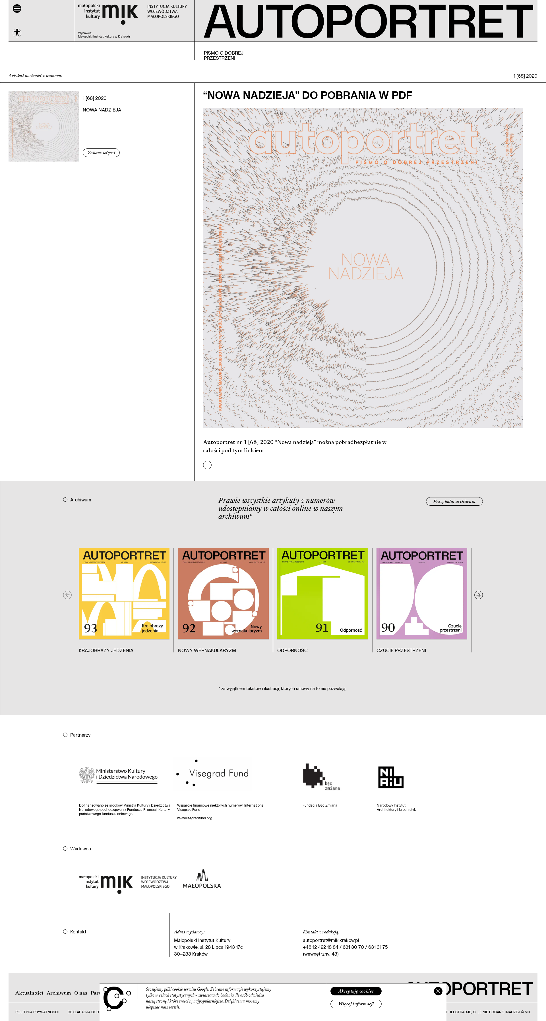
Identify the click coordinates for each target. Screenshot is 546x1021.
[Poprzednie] (67, 595)
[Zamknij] (438, 991)
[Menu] (17, 8)
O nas (80, 993)
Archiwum (59, 993)
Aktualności (29, 993)
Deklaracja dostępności (92, 1012)
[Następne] (478, 595)
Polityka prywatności (37, 1012)
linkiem (253, 451)
